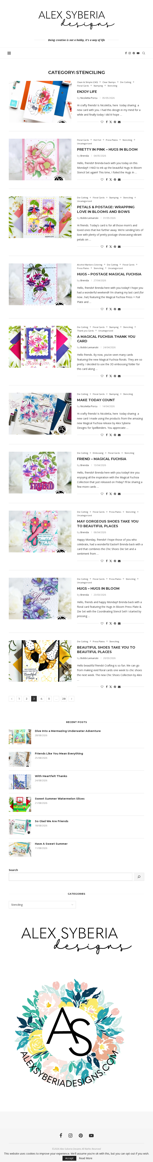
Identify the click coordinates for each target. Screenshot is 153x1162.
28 (64, 698)
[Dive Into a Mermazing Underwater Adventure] (20, 736)
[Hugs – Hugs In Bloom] (40, 598)
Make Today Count (96, 400)
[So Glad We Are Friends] (20, 827)
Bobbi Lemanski (89, 218)
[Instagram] (130, 53)
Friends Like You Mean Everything (59, 753)
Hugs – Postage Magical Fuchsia (109, 274)
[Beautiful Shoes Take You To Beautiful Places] (40, 661)
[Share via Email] (119, 122)
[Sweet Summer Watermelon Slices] (20, 804)
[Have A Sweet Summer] (20, 849)
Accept (69, 1158)
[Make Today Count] (40, 414)
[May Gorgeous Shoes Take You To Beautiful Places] (40, 531)
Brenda (84, 155)
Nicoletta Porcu (88, 98)
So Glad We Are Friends (51, 821)
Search (13, 870)
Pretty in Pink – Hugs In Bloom (107, 149)
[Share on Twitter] (110, 122)
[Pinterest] (134, 53)
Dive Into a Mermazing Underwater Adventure (68, 731)
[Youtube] (138, 53)
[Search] (144, 53)
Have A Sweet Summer (51, 843)
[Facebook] (126, 53)
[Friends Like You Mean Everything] (20, 759)
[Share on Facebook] (106, 122)
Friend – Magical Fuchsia (101, 459)
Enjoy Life (87, 92)
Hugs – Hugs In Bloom (98, 588)
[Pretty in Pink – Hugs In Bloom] (40, 159)
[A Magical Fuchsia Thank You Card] (40, 347)
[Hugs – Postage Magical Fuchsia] (40, 284)
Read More (85, 1158)
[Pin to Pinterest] (115, 122)
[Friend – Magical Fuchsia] (40, 472)
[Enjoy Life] (40, 102)
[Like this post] (102, 122)
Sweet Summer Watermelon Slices (60, 798)
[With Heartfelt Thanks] (20, 781)
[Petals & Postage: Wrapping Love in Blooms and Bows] (40, 217)
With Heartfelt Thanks (51, 776)
